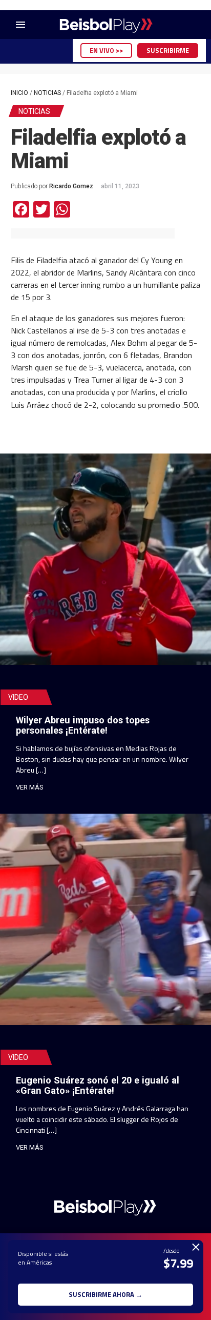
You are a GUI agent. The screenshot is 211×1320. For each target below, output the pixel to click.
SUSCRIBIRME (167, 50)
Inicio (19, 92)
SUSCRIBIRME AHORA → (105, 1294)
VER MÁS (30, 787)
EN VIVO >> (106, 50)
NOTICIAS (47, 92)
